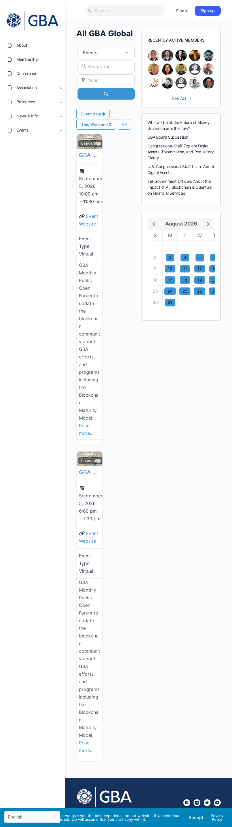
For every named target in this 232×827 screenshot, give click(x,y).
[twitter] (207, 802)
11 (185, 268)
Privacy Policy (217, 817)
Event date (91, 113)
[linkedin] (197, 802)
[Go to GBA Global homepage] (32, 18)
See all (179, 98)
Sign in (182, 10)
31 (170, 302)
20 (214, 280)
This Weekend (95, 124)
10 (170, 268)
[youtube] (217, 802)
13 (214, 268)
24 (170, 291)
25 (185, 291)
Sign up (208, 10)
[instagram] (186, 802)
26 (199, 291)
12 (199, 268)
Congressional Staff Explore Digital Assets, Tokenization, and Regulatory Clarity (180, 151)
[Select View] (124, 124)
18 (185, 280)
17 (170, 280)
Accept (195, 817)
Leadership (91, 143)
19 (199, 280)
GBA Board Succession (167, 137)
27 (214, 291)
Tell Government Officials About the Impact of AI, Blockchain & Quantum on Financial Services (179, 187)
